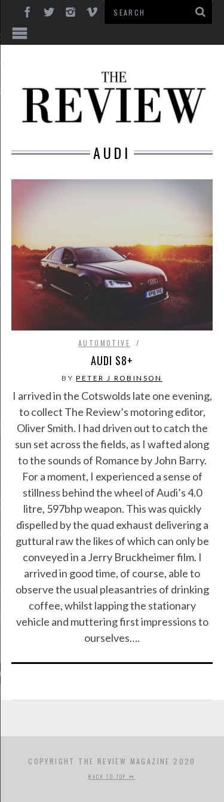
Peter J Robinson (119, 378)
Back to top (108, 776)
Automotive (104, 343)
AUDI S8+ (112, 360)
